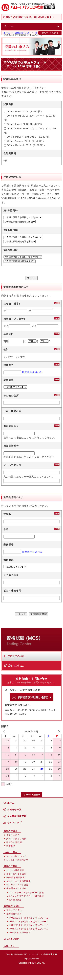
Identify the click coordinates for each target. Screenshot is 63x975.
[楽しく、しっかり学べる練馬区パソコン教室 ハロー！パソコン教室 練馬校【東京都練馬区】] (28, 7)
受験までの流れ (16, 656)
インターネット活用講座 (18, 881)
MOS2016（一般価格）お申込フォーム (29, 918)
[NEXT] (58, 731)
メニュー (9, 26)
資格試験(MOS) (23, 33)
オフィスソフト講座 (16, 874)
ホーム (7, 33)
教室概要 (10, 846)
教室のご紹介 (10, 831)
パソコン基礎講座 (15, 870)
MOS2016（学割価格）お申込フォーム (29, 921)
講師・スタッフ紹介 (16, 839)
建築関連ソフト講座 (16, 888)
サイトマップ (14, 822)
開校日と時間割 (14, 842)
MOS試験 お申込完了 (20, 932)
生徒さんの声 (13, 835)
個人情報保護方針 (16, 816)
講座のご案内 (10, 866)
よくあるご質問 (11, 938)
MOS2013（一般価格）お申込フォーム (29, 925)
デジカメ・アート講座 (17, 885)
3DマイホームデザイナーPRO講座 (26, 892)
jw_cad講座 (15, 900)
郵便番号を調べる (32, 372)
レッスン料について (16, 856)
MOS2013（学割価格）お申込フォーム (29, 929)
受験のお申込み (16, 665)
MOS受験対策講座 (15, 877)
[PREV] (4, 731)
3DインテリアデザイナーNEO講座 (26, 896)
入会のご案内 (10, 852)
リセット (31, 278)
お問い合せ (9, 946)
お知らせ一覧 (14, 809)
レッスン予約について (17, 860)
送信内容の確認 (38, 614)
